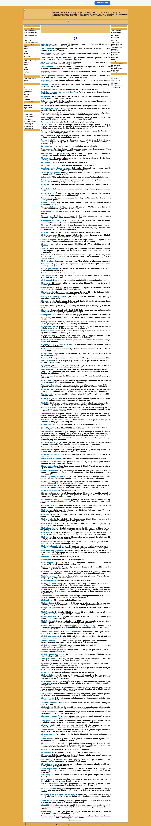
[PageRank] (116, 87)
